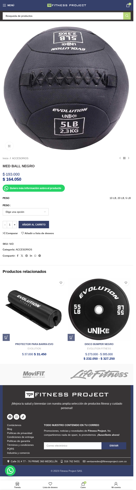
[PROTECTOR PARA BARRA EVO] (34, 309)
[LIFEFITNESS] (99, 374)
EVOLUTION (34, 348)
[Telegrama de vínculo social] (39, 255)
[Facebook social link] (17, 255)
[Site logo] (66, 5)
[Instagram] (16, 417)
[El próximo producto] (128, 158)
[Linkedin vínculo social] (31, 255)
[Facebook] (10, 417)
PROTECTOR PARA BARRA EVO (34, 344)
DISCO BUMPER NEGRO (99, 344)
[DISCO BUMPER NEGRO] (99, 309)
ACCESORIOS (20, 158)
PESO (6, 205)
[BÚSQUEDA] (127, 16)
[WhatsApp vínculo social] (35, 255)
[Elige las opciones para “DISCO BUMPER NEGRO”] (71, 337)
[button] (6, 337)
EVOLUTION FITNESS (99, 348)
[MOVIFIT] (34, 374)
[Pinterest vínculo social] (26, 255)
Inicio (5, 158)
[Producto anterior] (120, 158)
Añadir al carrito (34, 224)
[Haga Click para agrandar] (9, 146)
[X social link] (22, 255)
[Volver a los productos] (124, 158)
